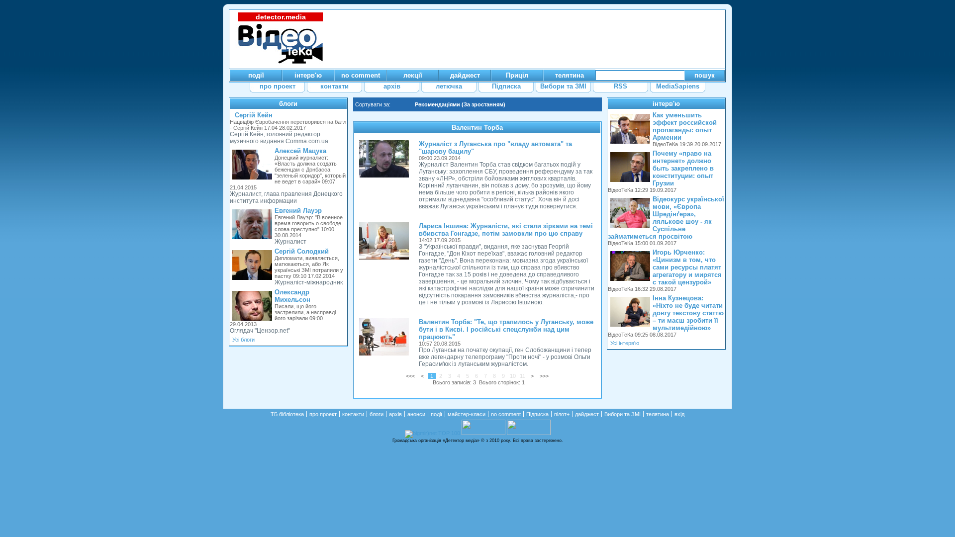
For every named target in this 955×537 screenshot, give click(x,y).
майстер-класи (466, 414)
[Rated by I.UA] (483, 433)
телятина (657, 414)
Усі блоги (243, 340)
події (436, 414)
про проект (323, 414)
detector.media (281, 17)
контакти (353, 414)
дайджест (587, 414)
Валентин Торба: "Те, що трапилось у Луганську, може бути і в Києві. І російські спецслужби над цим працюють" (506, 329)
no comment (506, 414)
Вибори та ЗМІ (622, 414)
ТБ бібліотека (287, 414)
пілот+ (562, 414)
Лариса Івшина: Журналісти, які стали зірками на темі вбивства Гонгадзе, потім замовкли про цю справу (506, 229)
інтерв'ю (666, 103)
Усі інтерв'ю (624, 343)
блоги (288, 103)
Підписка (537, 414)
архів (395, 414)
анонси (416, 414)
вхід (679, 414)
